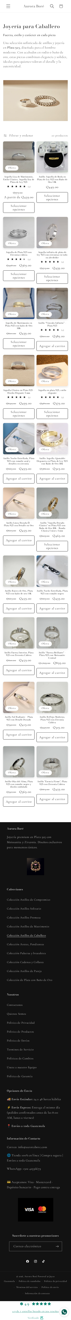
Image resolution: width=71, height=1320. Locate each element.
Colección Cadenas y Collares (25, 962)
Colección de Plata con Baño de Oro (29, 980)
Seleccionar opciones (19, 207)
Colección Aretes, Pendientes (25, 944)
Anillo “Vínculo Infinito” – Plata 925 (52, 324)
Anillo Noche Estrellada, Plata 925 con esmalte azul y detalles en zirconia (18, 461)
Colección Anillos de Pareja (24, 971)
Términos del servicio (27, 1287)
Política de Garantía (19, 1076)
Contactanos (15, 1005)
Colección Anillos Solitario (24, 908)
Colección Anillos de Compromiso (28, 899)
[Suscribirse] (57, 1246)
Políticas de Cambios (20, 1058)
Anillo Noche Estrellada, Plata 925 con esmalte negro (52, 592)
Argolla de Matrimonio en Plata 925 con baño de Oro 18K (19, 326)
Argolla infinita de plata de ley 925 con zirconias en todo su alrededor (52, 255)
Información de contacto (37, 1293)
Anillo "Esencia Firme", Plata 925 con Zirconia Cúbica (52, 782)
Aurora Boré (30, 1276)
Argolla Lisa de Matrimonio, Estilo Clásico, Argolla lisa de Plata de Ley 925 (18, 179)
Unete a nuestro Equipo (22, 1067)
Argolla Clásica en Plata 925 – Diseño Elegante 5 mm (18, 391)
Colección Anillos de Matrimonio (28, 926)
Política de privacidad (55, 1281)
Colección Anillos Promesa (24, 917)
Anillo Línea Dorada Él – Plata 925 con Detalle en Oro (19, 524)
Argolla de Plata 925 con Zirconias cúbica (19, 253)
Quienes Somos (16, 1014)
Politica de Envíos (18, 1040)
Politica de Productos (20, 1031)
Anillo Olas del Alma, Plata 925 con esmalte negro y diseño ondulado (19, 784)
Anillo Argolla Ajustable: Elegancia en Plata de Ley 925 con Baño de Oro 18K (52, 461)
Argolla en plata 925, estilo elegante (52, 391)
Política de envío (50, 1287)
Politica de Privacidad (21, 1022)
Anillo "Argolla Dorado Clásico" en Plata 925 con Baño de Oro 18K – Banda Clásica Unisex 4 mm (52, 527)
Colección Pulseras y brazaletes (26, 953)
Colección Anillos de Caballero (26, 935)
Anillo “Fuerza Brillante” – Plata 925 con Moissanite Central (52, 655)
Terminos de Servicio (20, 1049)
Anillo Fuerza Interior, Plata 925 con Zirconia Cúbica (18, 654)
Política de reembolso (29, 1281)
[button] (8, 6)
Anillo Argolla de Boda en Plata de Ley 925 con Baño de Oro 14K (52, 179)
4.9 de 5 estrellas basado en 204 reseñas (35, 1311)
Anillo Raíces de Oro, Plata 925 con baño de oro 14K (19, 592)
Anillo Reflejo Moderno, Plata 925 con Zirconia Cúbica (52, 720)
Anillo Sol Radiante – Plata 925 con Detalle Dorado (19, 718)
